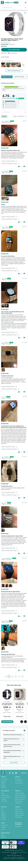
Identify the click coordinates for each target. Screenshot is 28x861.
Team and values (4, 825)
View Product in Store (14, 50)
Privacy (9, 857)
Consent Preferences (21, 858)
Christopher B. (8, 558)
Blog (2, 809)
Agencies (3, 813)
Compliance (20, 857)
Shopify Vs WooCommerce (20, 797)
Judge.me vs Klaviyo (19, 815)
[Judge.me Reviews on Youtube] (16, 773)
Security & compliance (5, 797)
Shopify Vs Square (19, 801)
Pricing (2, 793)
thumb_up (19, 166)
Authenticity (14, 857)
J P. (5, 396)
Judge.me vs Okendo (19, 813)
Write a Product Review (14, 70)
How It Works (14, 762)
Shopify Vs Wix (18, 803)
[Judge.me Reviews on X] (10, 773)
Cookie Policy (13, 858)
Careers (2, 829)
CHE (5, 278)
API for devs (3, 817)
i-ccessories (14, 53)
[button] (21, 721)
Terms (5, 857)
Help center (3, 815)
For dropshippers (18, 779)
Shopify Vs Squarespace (20, 799)
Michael (6, 621)
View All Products (7, 721)
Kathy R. (6, 171)
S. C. (5, 502)
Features (3, 783)
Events (2, 811)
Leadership (3, 827)
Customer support (4, 795)
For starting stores (18, 781)
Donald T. (6, 457)
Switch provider (18, 817)
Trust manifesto (4, 801)
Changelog (3, 819)
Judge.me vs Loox (18, 809)
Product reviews (4, 779)
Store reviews (4, 781)
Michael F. (7, 121)
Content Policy (6, 858)
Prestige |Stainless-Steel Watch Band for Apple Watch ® (12, 39)
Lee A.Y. (6, 227)
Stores (2, 835)
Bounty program (18, 826)
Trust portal (3, 799)
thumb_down (24, 166)
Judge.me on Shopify (19, 793)
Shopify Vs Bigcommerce (20, 795)
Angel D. (6, 342)
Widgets (3, 785)
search (25, 7)
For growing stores (19, 783)
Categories (3, 837)
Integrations (3, 787)
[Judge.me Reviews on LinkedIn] (13, 773)
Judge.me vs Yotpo (19, 811)
